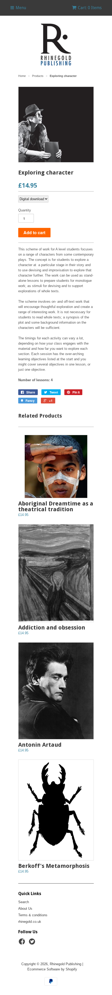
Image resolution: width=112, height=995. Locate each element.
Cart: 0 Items (90, 7)
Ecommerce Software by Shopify (52, 969)
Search (23, 902)
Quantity (24, 210)
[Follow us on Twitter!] (33, 943)
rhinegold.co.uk (29, 922)
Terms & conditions (32, 915)
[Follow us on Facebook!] (23, 943)
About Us (25, 908)
